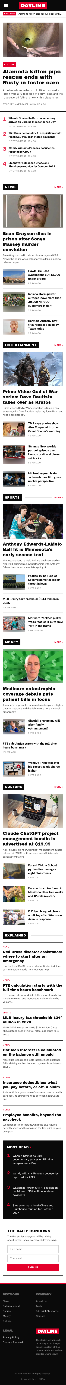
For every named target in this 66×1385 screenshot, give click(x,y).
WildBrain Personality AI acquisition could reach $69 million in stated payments (34, 134)
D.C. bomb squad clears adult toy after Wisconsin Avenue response (45, 915)
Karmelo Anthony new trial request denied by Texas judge (43, 324)
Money (11, 642)
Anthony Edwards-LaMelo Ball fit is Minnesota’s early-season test (32, 549)
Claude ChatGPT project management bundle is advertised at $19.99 (31, 838)
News (10, 187)
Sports (12, 497)
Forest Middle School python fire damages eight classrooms (42, 869)
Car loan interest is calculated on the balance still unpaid (32, 1052)
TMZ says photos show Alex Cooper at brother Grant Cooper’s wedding (44, 427)
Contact (40, 1316)
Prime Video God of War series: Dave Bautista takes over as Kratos (30, 397)
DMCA (42, 1379)
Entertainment (21, 345)
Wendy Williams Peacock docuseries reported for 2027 (31, 149)
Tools (39, 1306)
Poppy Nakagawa (17, 104)
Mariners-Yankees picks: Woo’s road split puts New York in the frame (45, 621)
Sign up (33, 1267)
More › (58, 187)
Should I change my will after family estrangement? (44, 724)
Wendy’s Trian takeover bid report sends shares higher (44, 766)
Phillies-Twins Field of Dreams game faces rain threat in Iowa (44, 579)
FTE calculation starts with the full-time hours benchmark (30, 745)
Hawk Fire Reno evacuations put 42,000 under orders (44, 274)
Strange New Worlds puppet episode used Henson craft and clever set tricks (44, 452)
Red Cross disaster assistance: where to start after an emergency (32, 956)
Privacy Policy (11, 1337)
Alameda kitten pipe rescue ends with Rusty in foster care (40, 13)
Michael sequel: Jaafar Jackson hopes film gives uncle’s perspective (44, 477)
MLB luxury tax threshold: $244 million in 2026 (31, 601)
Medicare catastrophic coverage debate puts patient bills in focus (29, 694)
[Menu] (6, 5)
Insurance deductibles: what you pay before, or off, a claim (31, 1085)
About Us (41, 1301)
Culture (9, 64)
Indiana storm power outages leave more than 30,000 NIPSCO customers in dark (44, 299)
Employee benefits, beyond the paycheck (32, 1117)
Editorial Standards (47, 1311)
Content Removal (13, 1342)
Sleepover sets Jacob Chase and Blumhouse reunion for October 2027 (31, 164)
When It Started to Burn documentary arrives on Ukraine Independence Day (32, 120)
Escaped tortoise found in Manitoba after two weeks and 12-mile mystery (45, 892)
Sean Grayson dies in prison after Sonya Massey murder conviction (27, 241)
